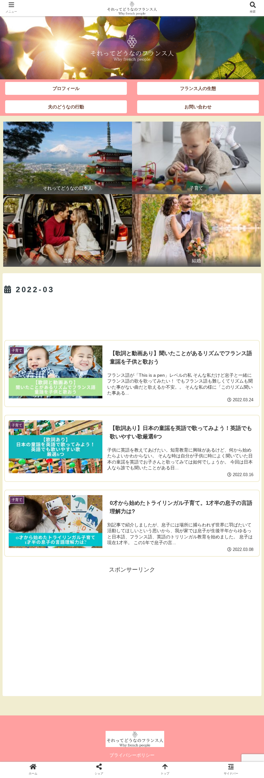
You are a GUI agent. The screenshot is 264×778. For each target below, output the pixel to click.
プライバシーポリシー (132, 755)
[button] (244, 611)
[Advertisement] (132, 315)
